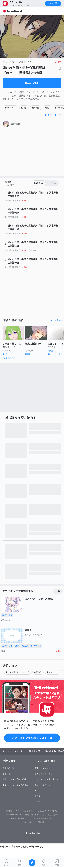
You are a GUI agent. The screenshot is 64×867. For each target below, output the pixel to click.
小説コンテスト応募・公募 (14, 779)
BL (36, 790)
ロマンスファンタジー (44, 774)
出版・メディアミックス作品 (15, 785)
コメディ (39, 802)
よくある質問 (53, 815)
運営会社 (41, 822)
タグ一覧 (7, 774)
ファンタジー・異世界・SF (47, 779)
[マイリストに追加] (59, 68)
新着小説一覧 (8, 768)
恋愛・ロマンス (41, 768)
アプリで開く (53, 3)
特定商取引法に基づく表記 (35, 815)
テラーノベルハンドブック (25, 811)
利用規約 (9, 811)
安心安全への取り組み (14, 815)
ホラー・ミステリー (43, 785)
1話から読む (32, 83)
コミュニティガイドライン (48, 811)
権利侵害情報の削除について (20, 818)
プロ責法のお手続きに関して (44, 818)
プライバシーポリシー (27, 822)
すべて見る (56, 320)
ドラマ (38, 796)
